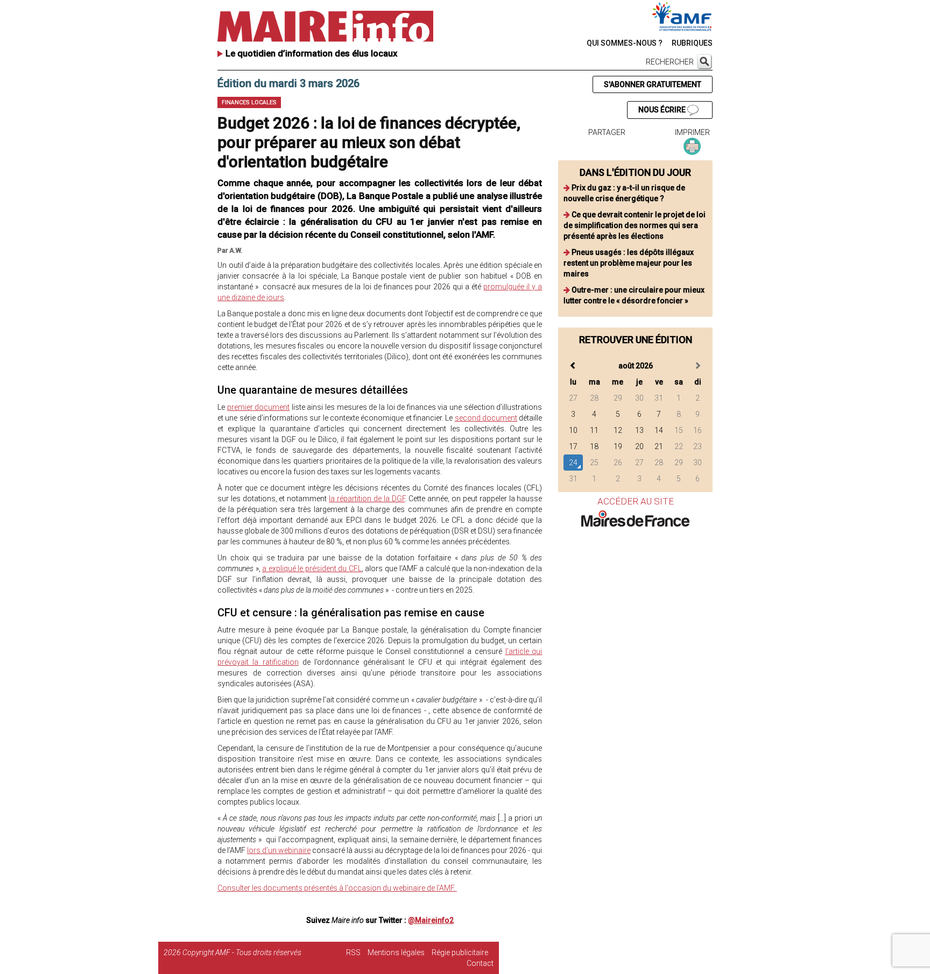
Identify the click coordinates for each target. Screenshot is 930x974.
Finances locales (249, 102)
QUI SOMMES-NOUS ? (625, 43)
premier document (258, 407)
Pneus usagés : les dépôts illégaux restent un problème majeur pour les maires (628, 263)
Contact (480, 963)
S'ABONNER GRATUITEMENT (652, 84)
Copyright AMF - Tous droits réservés (241, 952)
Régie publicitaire (460, 952)
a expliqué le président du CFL (312, 568)
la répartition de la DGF (367, 498)
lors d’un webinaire (279, 850)
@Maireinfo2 (431, 920)
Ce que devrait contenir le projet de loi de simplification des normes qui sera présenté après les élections (634, 225)
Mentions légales (396, 952)
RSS (353, 952)
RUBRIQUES (692, 43)
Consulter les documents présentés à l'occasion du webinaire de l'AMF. (337, 888)
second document (486, 418)
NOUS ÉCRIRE (662, 109)
